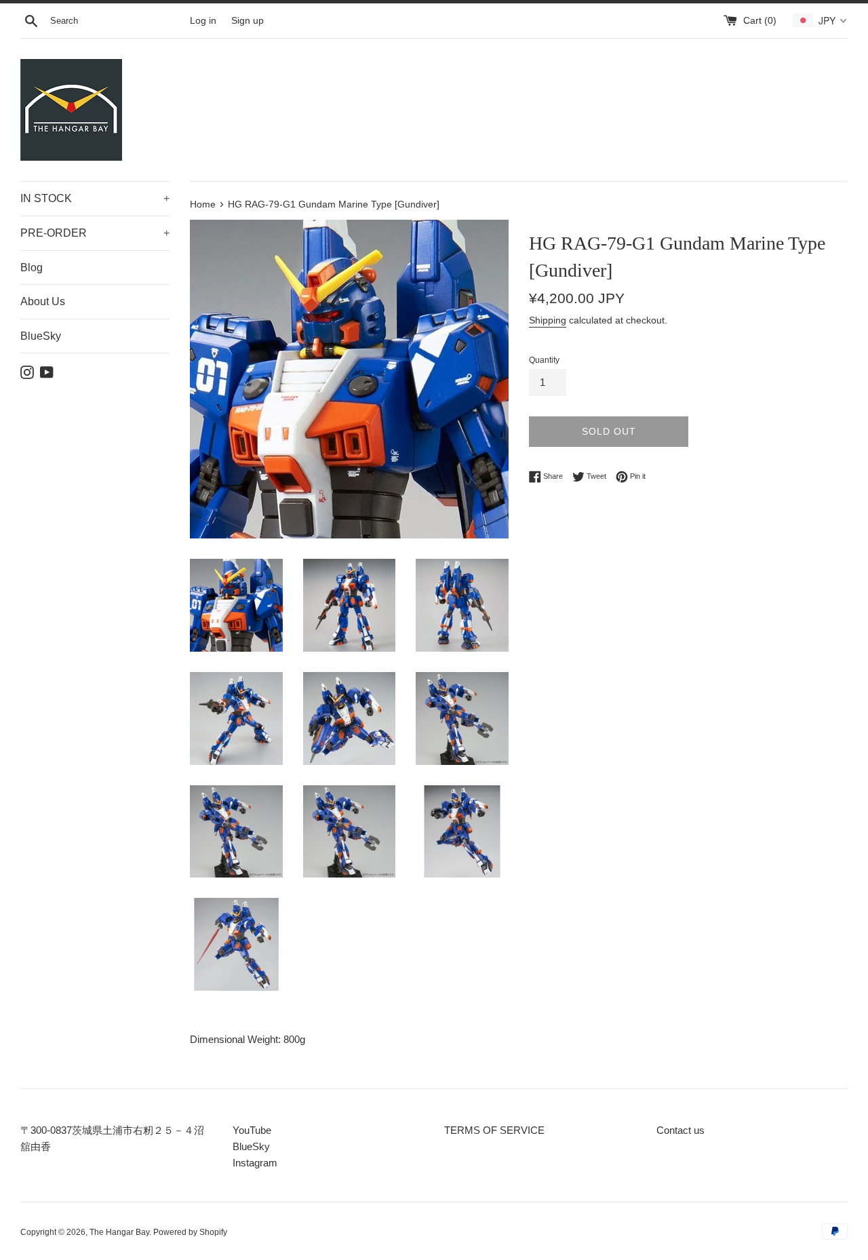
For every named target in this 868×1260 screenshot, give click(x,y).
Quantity (544, 360)
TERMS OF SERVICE (494, 1130)
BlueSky (40, 336)
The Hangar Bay (119, 1232)
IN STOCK (95, 198)
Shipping (547, 320)
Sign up (247, 21)
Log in (203, 21)
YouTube (252, 1130)
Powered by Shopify (190, 1232)
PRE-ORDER (95, 233)
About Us (42, 301)
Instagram (255, 1162)
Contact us (680, 1130)
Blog (31, 267)
